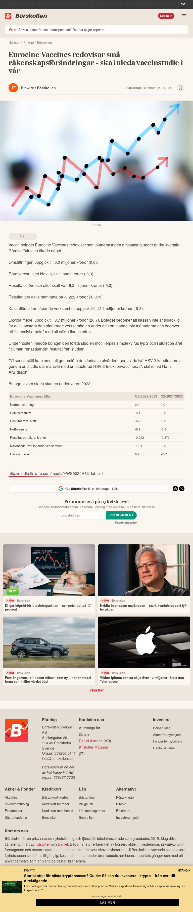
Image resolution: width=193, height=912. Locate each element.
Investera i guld (127, 817)
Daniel (63, 844)
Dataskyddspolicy (126, 522)
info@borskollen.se (57, 758)
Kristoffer (42, 844)
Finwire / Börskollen (38, 87)
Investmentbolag (17, 804)
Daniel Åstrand (91, 740)
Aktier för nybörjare (167, 734)
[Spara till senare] (180, 88)
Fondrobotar (13, 810)
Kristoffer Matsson (93, 747)
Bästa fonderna (16, 817)
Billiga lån (86, 804)
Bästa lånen (87, 797)
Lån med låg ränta (92, 810)
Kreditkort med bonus (57, 810)
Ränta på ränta (164, 748)
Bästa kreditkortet (55, 797)
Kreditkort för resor (55, 804)
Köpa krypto (125, 797)
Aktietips (11, 797)
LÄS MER (107, 902)
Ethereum (123, 810)
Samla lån (86, 817)
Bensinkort (50, 817)
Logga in (166, 16)
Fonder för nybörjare (167, 741)
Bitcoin (121, 804)
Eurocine (43, 245)
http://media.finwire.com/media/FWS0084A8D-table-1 (56, 473)
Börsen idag (161, 727)
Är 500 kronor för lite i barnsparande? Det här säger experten (57, 29)
